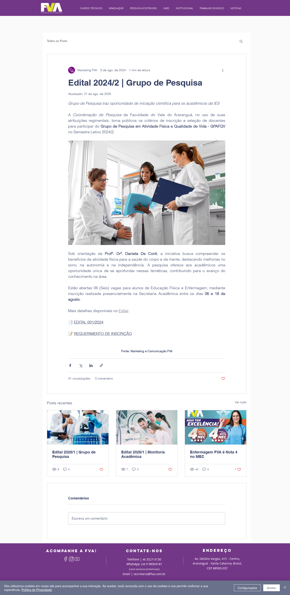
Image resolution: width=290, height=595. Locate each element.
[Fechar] (284, 588)
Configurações (247, 588)
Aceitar (271, 588)
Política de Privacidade (36, 590)
